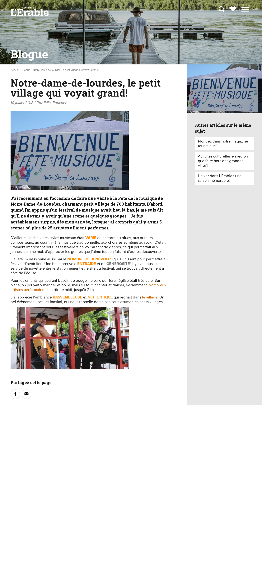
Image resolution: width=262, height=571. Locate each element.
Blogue (26, 70)
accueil (15, 70)
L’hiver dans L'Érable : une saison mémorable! (219, 178)
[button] (245, 8)
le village (149, 297)
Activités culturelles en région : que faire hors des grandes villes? (224, 161)
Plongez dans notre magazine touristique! (223, 143)
